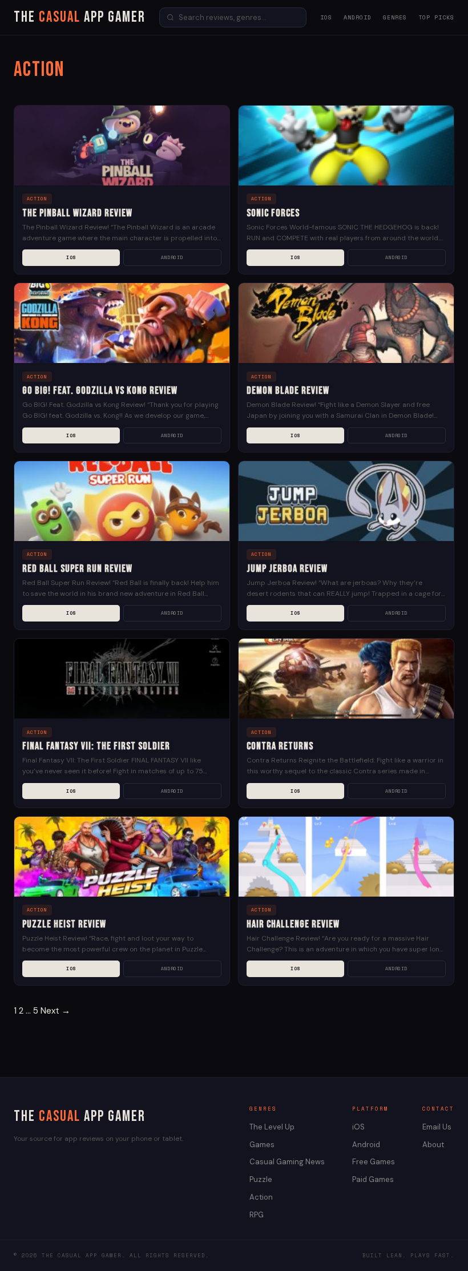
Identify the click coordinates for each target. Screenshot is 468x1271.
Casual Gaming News (287, 1162)
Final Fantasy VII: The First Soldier (96, 746)
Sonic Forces (273, 213)
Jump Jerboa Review (287, 569)
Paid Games (373, 1179)
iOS (326, 17)
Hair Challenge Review (293, 924)
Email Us (436, 1127)
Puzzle (260, 1179)
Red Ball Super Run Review (77, 569)
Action (261, 1197)
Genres (395, 17)
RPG (256, 1215)
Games (262, 1144)
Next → (55, 1010)
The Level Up (271, 1127)
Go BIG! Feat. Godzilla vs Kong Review (99, 391)
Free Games (373, 1162)
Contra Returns (280, 746)
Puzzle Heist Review (64, 924)
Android (358, 17)
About (433, 1144)
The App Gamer (80, 17)
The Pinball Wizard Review (77, 213)
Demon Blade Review (288, 391)
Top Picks (436, 17)
